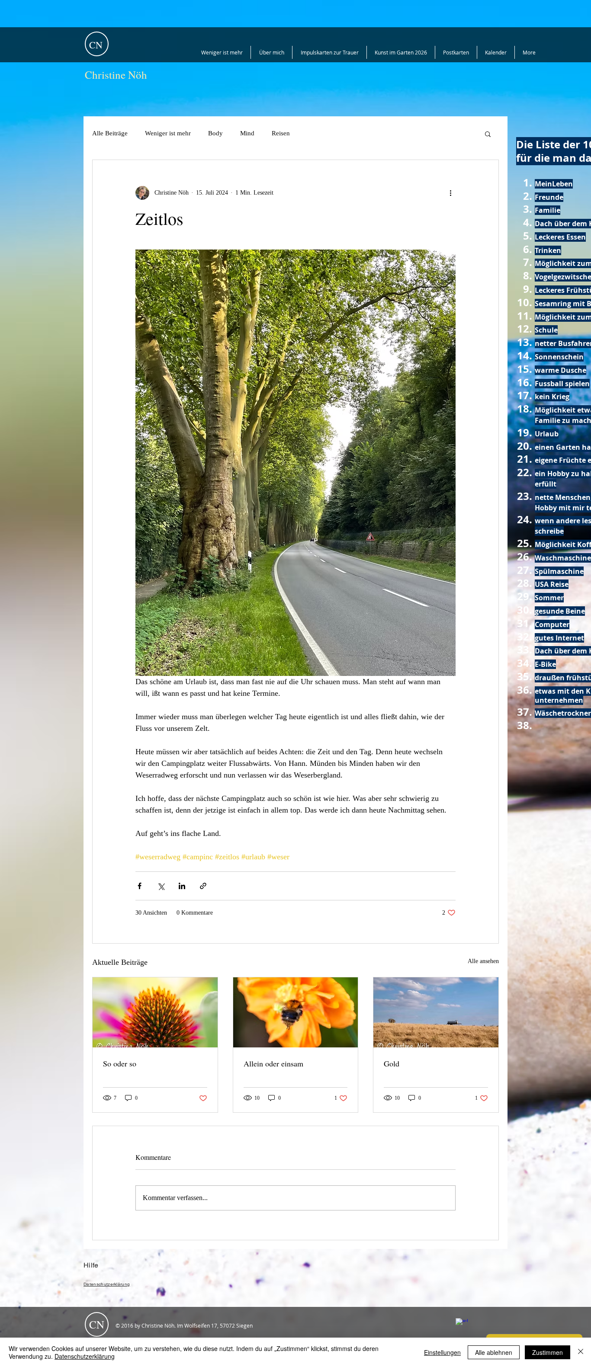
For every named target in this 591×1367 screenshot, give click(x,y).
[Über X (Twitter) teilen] (161, 886)
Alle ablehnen (493, 1352)
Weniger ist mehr (168, 133)
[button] (488, 133)
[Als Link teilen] (203, 886)
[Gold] (435, 1012)
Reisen (281, 133)
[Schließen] (580, 1352)
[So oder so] (155, 1012)
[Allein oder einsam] (295, 1012)
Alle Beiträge (110, 133)
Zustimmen (547, 1352)
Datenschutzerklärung (85, 1356)
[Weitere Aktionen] (450, 193)
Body (215, 133)
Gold (391, 1063)
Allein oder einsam (273, 1063)
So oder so (119, 1063)
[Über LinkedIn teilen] (182, 886)
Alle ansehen (483, 961)
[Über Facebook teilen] (139, 886)
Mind (247, 133)
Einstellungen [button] (442, 1352)
